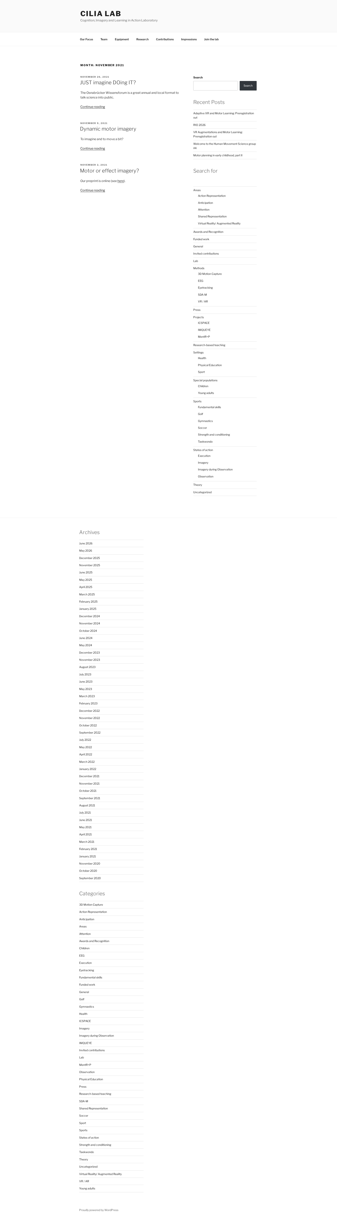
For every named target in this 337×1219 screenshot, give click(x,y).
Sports (197, 401)
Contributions (165, 39)
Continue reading (92, 107)
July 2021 (85, 812)
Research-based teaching (209, 345)
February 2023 (88, 703)
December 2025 (89, 558)
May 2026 (85, 550)
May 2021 (85, 827)
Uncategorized (202, 492)
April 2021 (85, 834)
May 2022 (85, 747)
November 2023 (89, 659)
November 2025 (89, 565)
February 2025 (88, 601)
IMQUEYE (204, 329)
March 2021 (86, 841)
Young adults (206, 393)
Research (142, 39)
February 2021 (88, 849)
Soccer (202, 427)
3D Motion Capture (210, 273)
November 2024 (89, 623)
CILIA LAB (100, 13)
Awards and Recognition (208, 231)
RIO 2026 (199, 125)
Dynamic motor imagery (108, 129)
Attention (203, 209)
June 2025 (85, 572)
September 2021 (89, 798)
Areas (197, 190)
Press (196, 309)
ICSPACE (204, 322)
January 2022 (87, 769)
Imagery (203, 462)
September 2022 (89, 732)
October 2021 (88, 790)
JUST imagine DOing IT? (108, 82)
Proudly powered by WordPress (98, 1210)
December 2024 (89, 616)
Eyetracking (205, 287)
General (198, 246)
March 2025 (87, 594)
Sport (201, 372)
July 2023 (85, 674)
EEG (200, 280)
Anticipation (205, 202)
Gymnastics (205, 421)
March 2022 (87, 761)
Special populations (205, 380)
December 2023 (89, 652)
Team (103, 39)
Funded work (201, 239)
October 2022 (88, 725)
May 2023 (85, 689)
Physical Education (210, 365)
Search (198, 77)
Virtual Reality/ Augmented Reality (219, 223)
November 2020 (89, 863)
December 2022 (89, 710)
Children (203, 386)
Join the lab (211, 39)
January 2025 (87, 608)
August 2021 (87, 805)
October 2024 (88, 630)
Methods (198, 268)
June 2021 (85, 820)
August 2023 (87, 667)
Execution (204, 455)
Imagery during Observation (215, 469)
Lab (195, 261)
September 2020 (90, 878)
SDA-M (202, 294)
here (120, 181)
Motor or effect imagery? (109, 171)
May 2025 (85, 579)
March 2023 (87, 696)
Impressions (189, 39)
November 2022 (89, 718)
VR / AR (203, 301)
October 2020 (88, 870)
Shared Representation (212, 216)
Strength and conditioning (214, 434)
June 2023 (85, 681)
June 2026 (85, 543)
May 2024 (85, 645)
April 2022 (85, 754)
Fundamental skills (209, 407)
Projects (198, 317)
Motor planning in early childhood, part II (217, 155)
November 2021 (89, 783)
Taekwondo (205, 441)
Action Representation (212, 195)
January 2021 (87, 856)
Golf (200, 414)
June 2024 (85, 638)
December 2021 (89, 776)
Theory (197, 484)
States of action (203, 450)
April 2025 (85, 587)
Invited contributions (206, 253)
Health (202, 358)
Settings (198, 352)
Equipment (122, 39)
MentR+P (204, 336)
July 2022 (85, 739)
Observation (205, 476)
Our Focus (86, 39)
